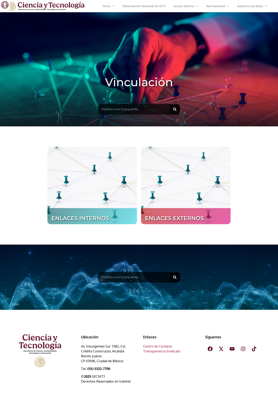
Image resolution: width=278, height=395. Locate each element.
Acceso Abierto (184, 6)
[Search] (175, 109)
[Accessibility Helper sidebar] (5, 5)
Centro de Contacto (157, 346)
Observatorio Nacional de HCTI (144, 6)
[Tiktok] (254, 349)
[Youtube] (232, 349)
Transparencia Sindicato (161, 351)
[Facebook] (210, 349)
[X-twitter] (221, 349)
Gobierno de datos (250, 6)
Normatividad (215, 6)
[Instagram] (243, 349)
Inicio (107, 6)
